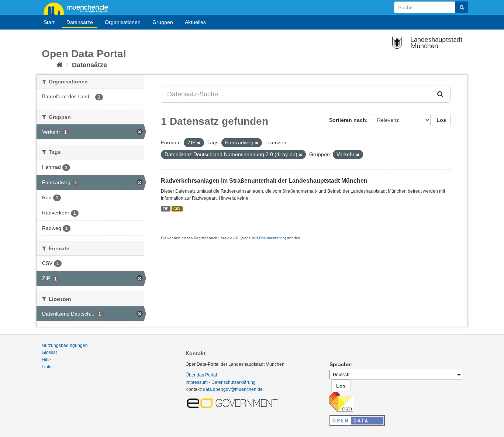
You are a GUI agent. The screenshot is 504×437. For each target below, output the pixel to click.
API (236, 238)
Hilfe (46, 359)
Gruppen (162, 22)
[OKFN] (357, 418)
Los (441, 120)
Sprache (339, 364)
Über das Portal (201, 375)
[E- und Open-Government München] (234, 402)
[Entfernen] (198, 143)
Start (49, 22)
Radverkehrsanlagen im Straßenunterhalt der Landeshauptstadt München (264, 181)
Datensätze (79, 22)
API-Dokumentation (268, 238)
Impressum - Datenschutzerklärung (221, 382)
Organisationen (123, 22)
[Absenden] (461, 7)
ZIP (165, 208)
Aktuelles (195, 22)
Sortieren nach (347, 120)
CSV (176, 208)
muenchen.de (78, 8)
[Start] (59, 65)
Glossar (49, 352)
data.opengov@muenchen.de (233, 389)
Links (47, 366)
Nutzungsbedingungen (65, 345)
